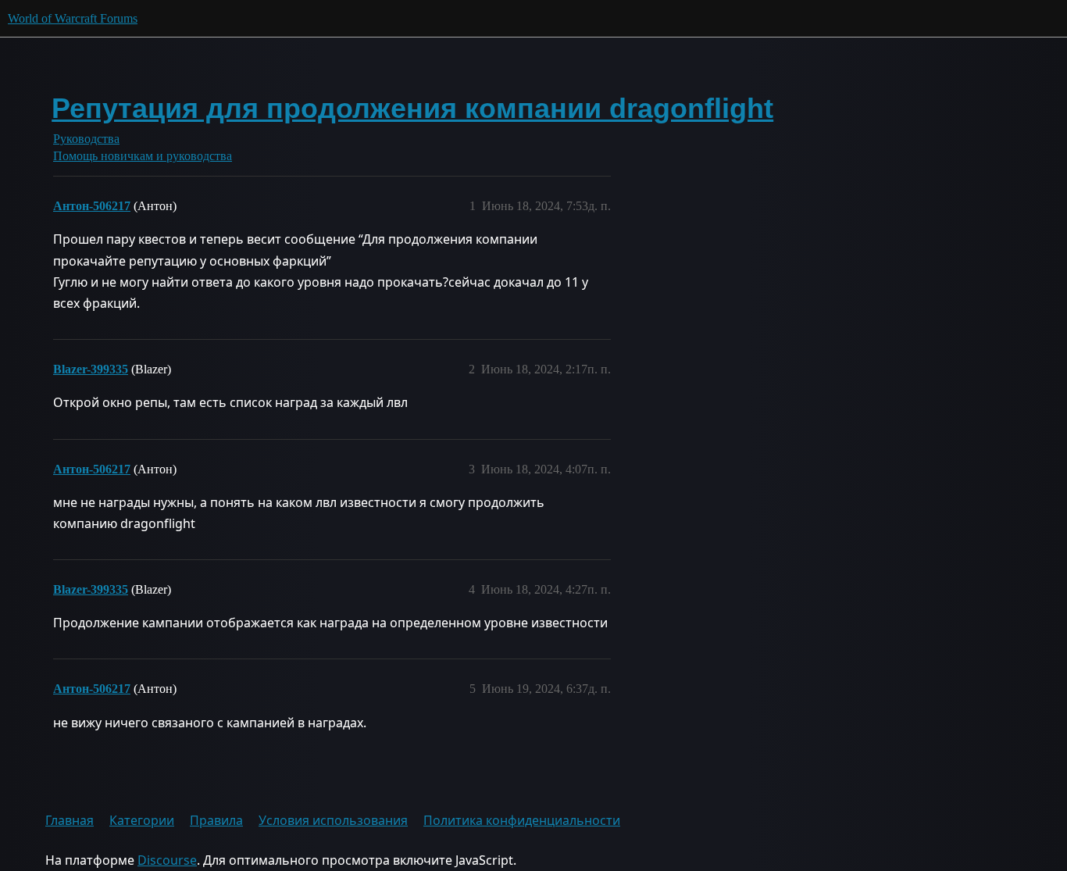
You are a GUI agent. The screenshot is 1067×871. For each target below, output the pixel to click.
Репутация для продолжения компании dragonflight (412, 108)
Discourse (167, 860)
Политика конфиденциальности (521, 820)
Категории (141, 820)
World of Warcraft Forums (72, 18)
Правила (216, 820)
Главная (69, 820)
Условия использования (333, 820)
